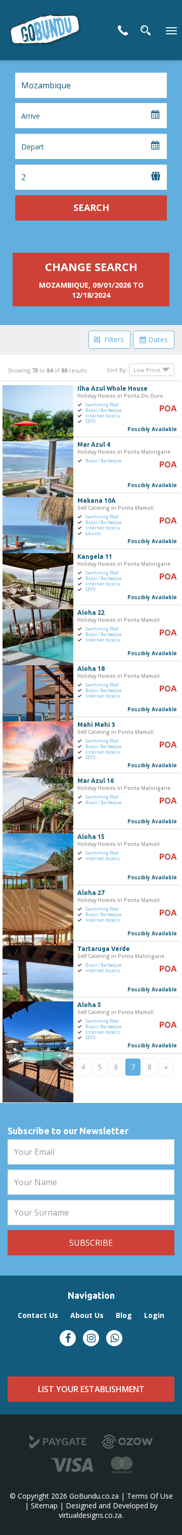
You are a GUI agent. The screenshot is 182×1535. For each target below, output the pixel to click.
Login (154, 1315)
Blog (124, 1315)
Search (91, 207)
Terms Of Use (150, 1496)
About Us (87, 1315)
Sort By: (117, 370)
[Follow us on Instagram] (91, 1338)
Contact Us (123, 30)
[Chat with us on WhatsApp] (114, 1338)
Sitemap (44, 1505)
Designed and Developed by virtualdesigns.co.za (108, 1510)
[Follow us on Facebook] (68, 1338)
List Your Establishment (91, 1389)
